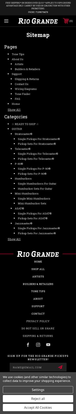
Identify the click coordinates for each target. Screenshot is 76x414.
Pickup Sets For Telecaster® (36, 159)
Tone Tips (18, 54)
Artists (19, 64)
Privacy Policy (38, 321)
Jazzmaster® (23, 223)
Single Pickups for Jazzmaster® (39, 228)
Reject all (38, 398)
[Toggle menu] (11, 20)
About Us (17, 59)
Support (17, 74)
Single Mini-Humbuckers (34, 198)
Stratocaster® (23, 134)
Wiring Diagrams (26, 89)
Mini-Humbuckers (27, 193)
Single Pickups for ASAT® (35, 213)
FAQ (17, 99)
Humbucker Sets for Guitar (35, 188)
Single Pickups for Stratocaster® (39, 139)
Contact (38, 313)
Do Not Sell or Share (38, 328)
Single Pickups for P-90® (34, 168)
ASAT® (19, 208)
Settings (38, 390)
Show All (14, 110)
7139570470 (41, 12)
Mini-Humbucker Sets (32, 203)
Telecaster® (23, 149)
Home (16, 104)
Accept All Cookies (38, 407)
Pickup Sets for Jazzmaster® (37, 233)
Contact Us (21, 84)
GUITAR (17, 129)
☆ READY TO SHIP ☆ (25, 124)
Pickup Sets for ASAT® (33, 218)
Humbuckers (23, 178)
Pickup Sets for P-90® (32, 173)
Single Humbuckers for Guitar (37, 183)
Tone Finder (22, 94)
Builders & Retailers (27, 69)
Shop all (38, 269)
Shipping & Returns (27, 79)
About (38, 298)
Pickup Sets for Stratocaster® (37, 144)
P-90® (19, 164)
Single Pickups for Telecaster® (38, 154)
